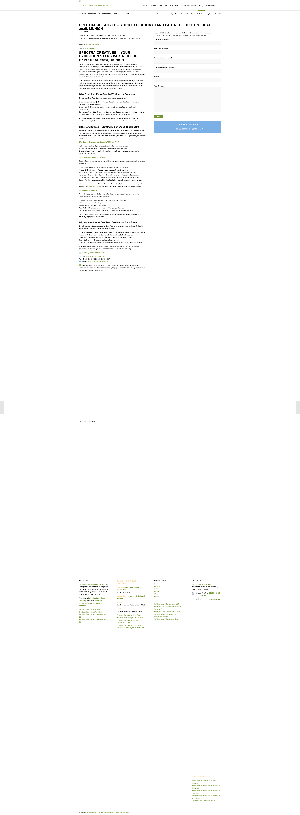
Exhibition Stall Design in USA (89, 609)
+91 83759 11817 (201, 595)
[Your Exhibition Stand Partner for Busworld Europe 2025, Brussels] (2, 407)
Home (156, 584)
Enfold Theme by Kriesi (122, 812)
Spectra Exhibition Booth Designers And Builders (101, 812)
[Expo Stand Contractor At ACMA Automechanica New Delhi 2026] (298, 407)
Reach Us (157, 596)
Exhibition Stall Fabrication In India (203, 801)
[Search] (218, 5)
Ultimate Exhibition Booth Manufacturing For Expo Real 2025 (104, 13)
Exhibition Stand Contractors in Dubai (167, 611)
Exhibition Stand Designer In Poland (129, 625)
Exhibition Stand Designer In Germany (130, 617)
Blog (155, 594)
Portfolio (157, 591)
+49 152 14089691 (213, 600)
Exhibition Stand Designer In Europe (129, 615)
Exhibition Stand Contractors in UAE (166, 604)
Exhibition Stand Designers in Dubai (166, 619)
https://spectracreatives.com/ (98, 261)
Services (157, 589)
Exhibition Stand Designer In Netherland (130, 627)
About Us (157, 586)
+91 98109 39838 (214, 593)
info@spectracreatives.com (95, 256)
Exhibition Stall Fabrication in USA (90, 612)
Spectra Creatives (95, 186)
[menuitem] (144, 5)
